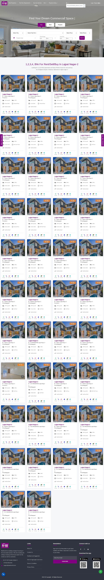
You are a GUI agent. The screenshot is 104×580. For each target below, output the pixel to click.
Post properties (12, 3)
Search (82, 37)
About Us (29, 548)
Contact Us (30, 552)
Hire (45, 3)
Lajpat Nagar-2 (7, 94)
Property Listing (52, 3)
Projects (60, 24)
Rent (50, 24)
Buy (41, 24)
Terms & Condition (32, 563)
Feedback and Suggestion (33, 556)
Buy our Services (37, 3)
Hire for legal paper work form (34, 559)
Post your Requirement (24, 3)
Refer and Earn (1, 140)
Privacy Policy (30, 567)
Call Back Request (102, 140)
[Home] (4, 3)
